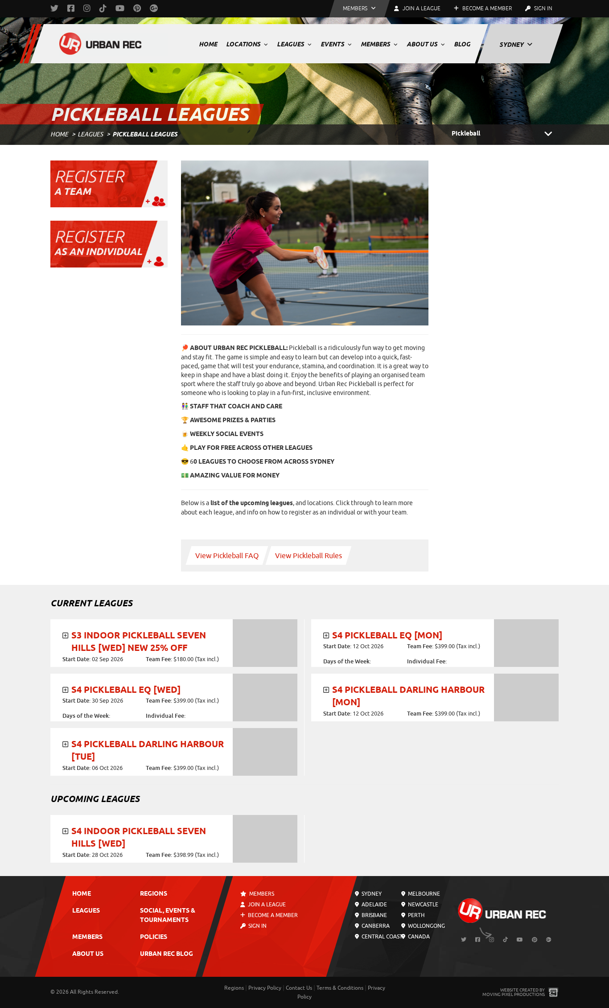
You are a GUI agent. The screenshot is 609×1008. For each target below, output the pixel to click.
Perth (415, 915)
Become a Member (486, 8)
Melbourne (423, 893)
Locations (244, 44)
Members (376, 44)
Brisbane (373, 915)
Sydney (512, 44)
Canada (417, 936)
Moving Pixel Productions (513, 994)
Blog (462, 44)
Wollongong (425, 926)
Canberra (375, 926)
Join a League (266, 904)
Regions (153, 894)
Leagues (291, 44)
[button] (359, 8)
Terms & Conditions (340, 988)
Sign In (542, 8)
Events (333, 44)
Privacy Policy (264, 988)
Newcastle (422, 904)
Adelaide (373, 904)
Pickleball (466, 134)
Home (208, 44)
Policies (153, 937)
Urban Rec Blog (166, 954)
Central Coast (381, 936)
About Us (423, 44)
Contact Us (299, 988)
